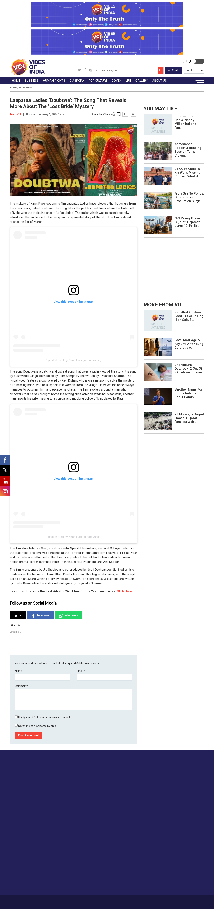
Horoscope (68, 828)
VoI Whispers (144, 795)
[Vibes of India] (27, 66)
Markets (53, 805)
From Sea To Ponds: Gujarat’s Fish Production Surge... (189, 197)
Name (19, 670)
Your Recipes (173, 800)
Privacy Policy (77, 900)
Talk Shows (97, 833)
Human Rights (78, 786)
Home (13, 87)
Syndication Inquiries (126, 853)
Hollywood (124, 795)
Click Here (124, 591)
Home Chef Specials (178, 790)
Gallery (90, 824)
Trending (25, 790)
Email (81, 670)
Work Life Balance (73, 862)
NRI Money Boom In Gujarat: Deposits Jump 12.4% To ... (189, 222)
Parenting (67, 848)
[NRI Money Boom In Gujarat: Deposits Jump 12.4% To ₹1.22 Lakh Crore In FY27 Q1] (158, 225)
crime (23, 810)
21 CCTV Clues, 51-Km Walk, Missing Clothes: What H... (189, 172)
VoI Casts (96, 843)
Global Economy (59, 800)
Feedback (61, 900)
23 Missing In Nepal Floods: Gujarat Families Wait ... (189, 418)
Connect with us (185, 768)
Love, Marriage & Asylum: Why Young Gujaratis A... (189, 343)
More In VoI (115, 824)
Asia (94, 795)
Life (59, 824)
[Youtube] (96, 70)
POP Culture (121, 786)
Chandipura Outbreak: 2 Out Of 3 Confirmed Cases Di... (189, 370)
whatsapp (71, 615)
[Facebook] (85, 70)
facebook (43, 615)
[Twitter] (80, 70)
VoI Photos (97, 853)
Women (66, 833)
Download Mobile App (184, 901)
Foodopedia (168, 786)
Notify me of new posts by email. (38, 725)
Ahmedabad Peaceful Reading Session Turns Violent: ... (188, 149)
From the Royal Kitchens (181, 795)
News (78, 790)
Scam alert (119, 838)
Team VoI (16, 114)
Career (22, 900)
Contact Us (48, 900)
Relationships (70, 843)
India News (25, 87)
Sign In (176, 70)
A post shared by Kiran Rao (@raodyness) (73, 360)
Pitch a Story (121, 843)
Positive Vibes (28, 819)
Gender (66, 838)
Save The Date (99, 828)
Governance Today (148, 790)
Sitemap (91, 900)
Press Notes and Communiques (134, 833)
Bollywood (124, 790)
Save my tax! (57, 810)
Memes (94, 848)
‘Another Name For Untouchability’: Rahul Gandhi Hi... (188, 393)
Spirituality (68, 887)
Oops (116, 848)
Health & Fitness (72, 867)
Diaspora (92, 786)
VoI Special (26, 814)
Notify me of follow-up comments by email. (44, 717)
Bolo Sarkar (143, 800)
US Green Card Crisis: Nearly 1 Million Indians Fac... (186, 122)
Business (50, 786)
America (96, 790)
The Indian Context (32, 800)
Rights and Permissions (128, 862)
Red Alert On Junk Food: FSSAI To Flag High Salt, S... (189, 316)
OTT (120, 800)
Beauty (65, 882)
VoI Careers (120, 858)
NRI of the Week (102, 800)
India (51, 790)
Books (121, 805)
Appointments (145, 805)
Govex (135, 786)
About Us (34, 900)
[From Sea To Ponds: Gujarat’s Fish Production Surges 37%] (158, 200)
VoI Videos (96, 838)
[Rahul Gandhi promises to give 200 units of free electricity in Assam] (158, 320)
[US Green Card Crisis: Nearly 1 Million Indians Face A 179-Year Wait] (158, 124)
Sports (65, 877)
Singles (66, 858)
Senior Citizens (71, 853)
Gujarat (24, 805)
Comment (21, 685)
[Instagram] (91, 70)
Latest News (27, 795)
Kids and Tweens (73, 872)
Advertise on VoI (123, 828)
